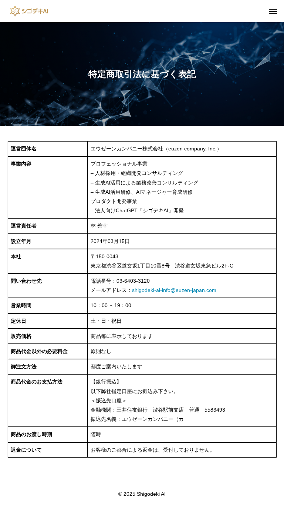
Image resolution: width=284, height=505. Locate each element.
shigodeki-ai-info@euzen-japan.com (174, 290)
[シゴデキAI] (29, 11)
